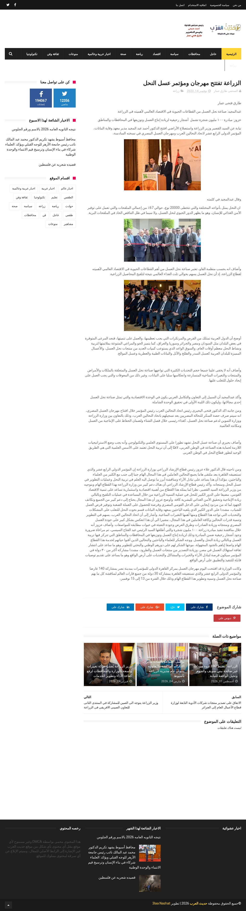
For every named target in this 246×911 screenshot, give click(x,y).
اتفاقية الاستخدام (197, 5)
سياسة (174, 54)
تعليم (54, 197)
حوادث (69, 206)
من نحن (237, 5)
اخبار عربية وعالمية (99, 54)
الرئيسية (231, 54)
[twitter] (8, 5)
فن (44, 215)
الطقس (68, 197)
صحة (123, 54)
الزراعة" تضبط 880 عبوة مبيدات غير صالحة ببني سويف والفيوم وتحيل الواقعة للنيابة (215, 670)
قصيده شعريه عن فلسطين (57, 164)
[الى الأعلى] (8, 905)
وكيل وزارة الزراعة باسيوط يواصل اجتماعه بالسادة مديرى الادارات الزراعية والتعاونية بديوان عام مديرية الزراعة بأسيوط (163, 666)
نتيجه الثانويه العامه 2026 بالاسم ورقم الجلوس (44, 129)
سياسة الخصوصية (219, 5)
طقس (69, 215)
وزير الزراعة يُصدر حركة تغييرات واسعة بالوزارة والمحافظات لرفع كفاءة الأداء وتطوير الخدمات (109, 670)
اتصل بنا (180, 5)
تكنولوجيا (31, 54)
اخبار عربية (48, 188)
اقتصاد (156, 54)
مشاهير (68, 224)
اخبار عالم (67, 188)
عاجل (213, 54)
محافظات (194, 54)
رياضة (139, 54)
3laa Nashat (161, 903)
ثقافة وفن (53, 54)
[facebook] (15, 5)
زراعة (233, 65)
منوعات (73, 54)
